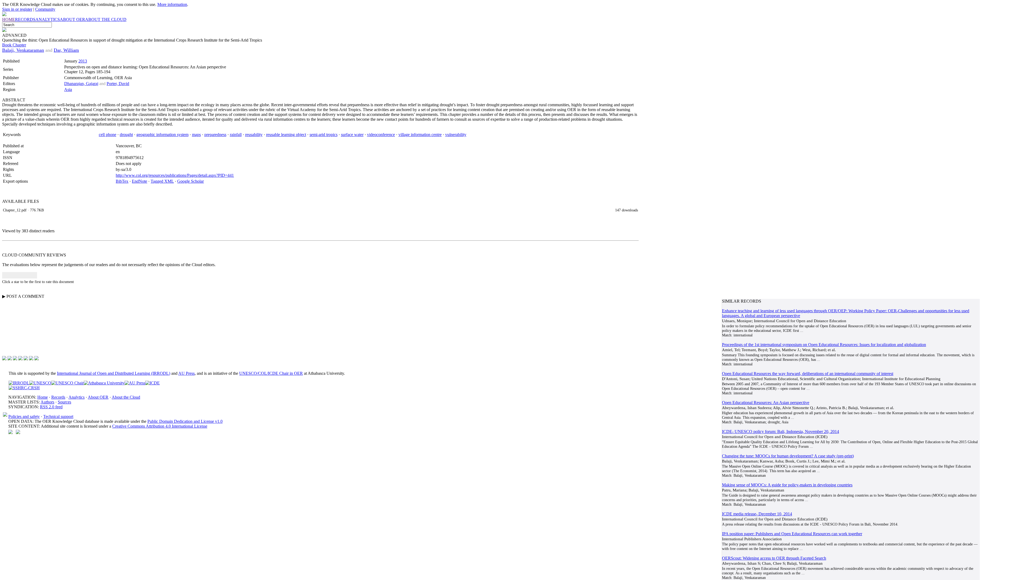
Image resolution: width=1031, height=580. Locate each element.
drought (126, 134)
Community (45, 9)
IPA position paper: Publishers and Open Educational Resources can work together (792, 533)
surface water (352, 134)
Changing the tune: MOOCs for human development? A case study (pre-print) (788, 456)
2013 (82, 61)
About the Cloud (126, 397)
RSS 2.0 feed (51, 407)
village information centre (420, 134)
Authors (47, 402)
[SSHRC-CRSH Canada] (24, 388)
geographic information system (162, 134)
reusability (254, 134)
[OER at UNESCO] (40, 383)
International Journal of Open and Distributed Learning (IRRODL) (113, 373)
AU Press (186, 373)
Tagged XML (162, 181)
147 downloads (626, 210)
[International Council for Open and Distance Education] (152, 383)
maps (196, 134)
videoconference (381, 134)
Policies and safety (24, 416)
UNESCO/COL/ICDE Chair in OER (271, 373)
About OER (98, 397)
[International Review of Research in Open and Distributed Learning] (19, 383)
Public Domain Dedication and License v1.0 (185, 421)
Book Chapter (14, 45)
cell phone (107, 134)
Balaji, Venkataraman (23, 50)
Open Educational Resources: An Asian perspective (765, 402)
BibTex (122, 181)
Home (42, 397)
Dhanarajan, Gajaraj (81, 83)
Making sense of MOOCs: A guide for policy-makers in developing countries (787, 485)
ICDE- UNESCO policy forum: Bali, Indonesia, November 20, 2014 (780, 431)
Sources (64, 402)
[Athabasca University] (104, 383)
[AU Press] (135, 383)
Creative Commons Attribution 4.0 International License (159, 426)
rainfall (236, 134)
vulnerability (455, 134)
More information (172, 4)
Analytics (76, 397)
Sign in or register (17, 9)
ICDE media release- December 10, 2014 (757, 514)
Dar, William (66, 50)
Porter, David (118, 83)
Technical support (58, 416)
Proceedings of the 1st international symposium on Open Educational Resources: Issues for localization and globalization (824, 344)
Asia (68, 89)
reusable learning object (286, 134)
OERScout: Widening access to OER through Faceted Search (774, 558)
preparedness (215, 134)
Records (58, 397)
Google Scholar (190, 181)
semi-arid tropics (323, 134)
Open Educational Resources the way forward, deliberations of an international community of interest (807, 373)
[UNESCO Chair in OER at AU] (67, 383)
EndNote (139, 181)
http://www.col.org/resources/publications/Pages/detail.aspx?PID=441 (175, 175)
